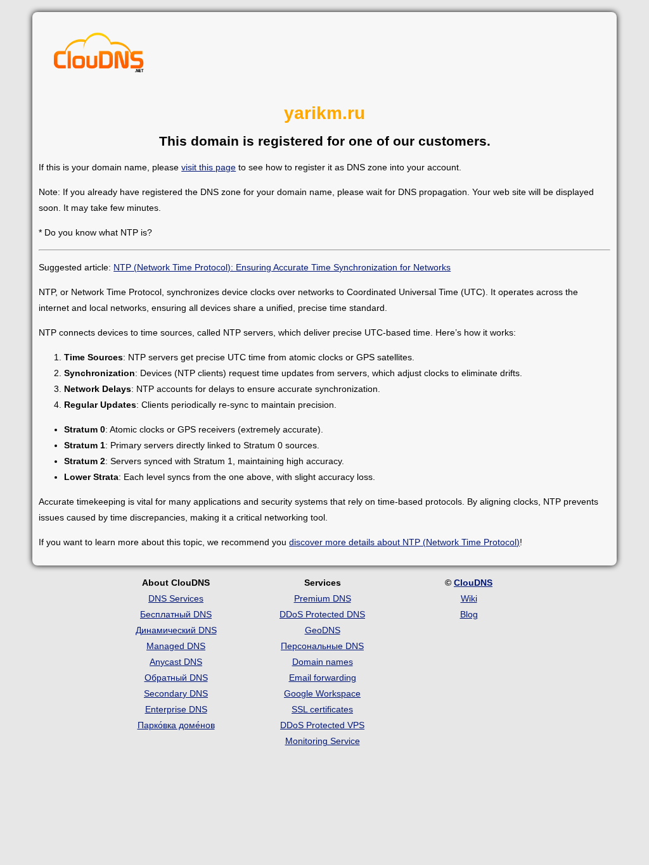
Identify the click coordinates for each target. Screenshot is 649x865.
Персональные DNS (322, 646)
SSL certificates (322, 709)
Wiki (469, 598)
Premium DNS (322, 598)
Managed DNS (175, 646)
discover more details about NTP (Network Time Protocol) (404, 542)
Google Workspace (322, 693)
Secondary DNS (176, 693)
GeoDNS (322, 630)
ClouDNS (473, 583)
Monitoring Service (322, 741)
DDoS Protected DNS (322, 614)
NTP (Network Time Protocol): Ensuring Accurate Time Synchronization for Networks (282, 267)
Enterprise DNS (176, 709)
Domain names (322, 662)
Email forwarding (322, 677)
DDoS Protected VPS (322, 725)
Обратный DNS (176, 677)
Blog (469, 614)
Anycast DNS (176, 662)
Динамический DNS (176, 630)
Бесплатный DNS (176, 614)
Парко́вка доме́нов (176, 725)
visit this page (208, 167)
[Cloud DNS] (98, 55)
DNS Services (175, 598)
